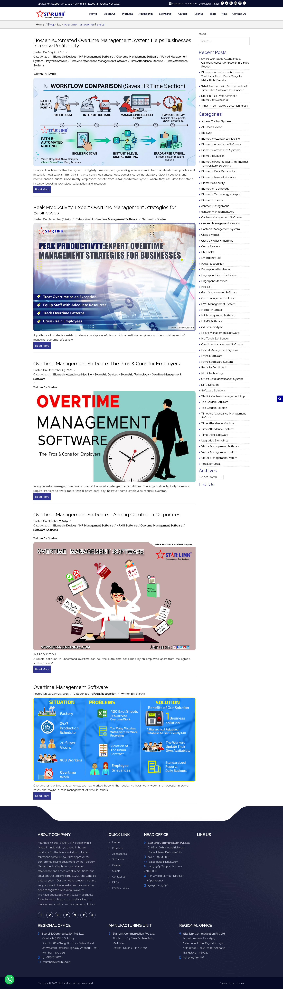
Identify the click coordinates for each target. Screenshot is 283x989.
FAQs (115, 882)
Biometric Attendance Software (221, 144)
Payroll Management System (219, 350)
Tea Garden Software (214, 402)
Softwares (165, 13)
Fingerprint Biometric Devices (219, 275)
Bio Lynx (206, 132)
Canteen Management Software (221, 217)
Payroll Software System (217, 361)
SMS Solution (210, 384)
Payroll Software (56, 61)
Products (127, 13)
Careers (183, 13)
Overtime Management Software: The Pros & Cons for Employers (106, 363)
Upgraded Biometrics (214, 440)
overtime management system (85, 24)
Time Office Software (214, 434)
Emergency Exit (211, 257)
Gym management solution (218, 298)
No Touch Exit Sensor (215, 338)
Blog (213, 13)
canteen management (215, 206)
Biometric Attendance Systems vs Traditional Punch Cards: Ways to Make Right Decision (222, 76)
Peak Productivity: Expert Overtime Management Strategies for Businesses (104, 210)
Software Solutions (45, 530)
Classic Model (210, 234)
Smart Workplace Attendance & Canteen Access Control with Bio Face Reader (225, 62)
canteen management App (217, 211)
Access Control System (216, 121)
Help (224, 13)
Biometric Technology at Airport (221, 194)
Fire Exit (206, 286)
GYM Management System (218, 304)
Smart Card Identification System (222, 378)
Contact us (118, 876)
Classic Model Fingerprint (217, 240)
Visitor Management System (219, 452)
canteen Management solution (220, 223)
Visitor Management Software (220, 446)
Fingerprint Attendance (215, 269)
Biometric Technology (135, 374)
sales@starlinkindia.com (184, 3)
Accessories (146, 13)
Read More (42, 189)
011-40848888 (76, 3)
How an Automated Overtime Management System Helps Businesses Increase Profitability (112, 43)
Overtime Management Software (137, 56)
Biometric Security (213, 183)
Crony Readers (210, 246)
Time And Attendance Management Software (98, 61)
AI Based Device (211, 127)
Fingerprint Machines (214, 281)
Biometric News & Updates (218, 177)
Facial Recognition (104, 693)
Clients (199, 13)
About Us (109, 13)
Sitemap (241, 983)
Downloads (205, 3)
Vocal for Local (210, 463)
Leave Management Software (220, 332)
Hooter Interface (212, 309)
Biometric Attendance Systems (220, 150)
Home (93, 13)
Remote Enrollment (213, 367)
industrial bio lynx (211, 327)
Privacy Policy (120, 888)
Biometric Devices (64, 56)
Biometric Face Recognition (218, 171)
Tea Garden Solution (214, 407)
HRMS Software (127, 525)
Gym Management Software (219, 292)
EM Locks (207, 252)
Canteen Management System (220, 229)
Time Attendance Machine (146, 61)
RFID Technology (212, 373)
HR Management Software (96, 56)
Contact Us (239, 13)
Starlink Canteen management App (223, 396)
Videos (215, 3)
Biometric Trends (212, 200)
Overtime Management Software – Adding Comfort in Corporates (106, 514)
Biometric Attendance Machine (72, 374)
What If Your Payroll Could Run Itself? (224, 105)
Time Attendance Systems (218, 429)
